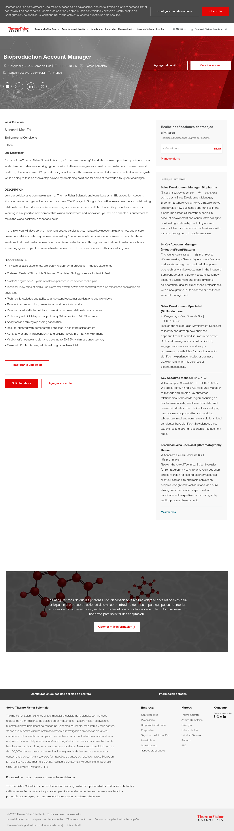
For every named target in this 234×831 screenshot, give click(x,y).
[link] (170, 159)
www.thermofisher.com (62, 777)
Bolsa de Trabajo (145, 29)
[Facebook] (214, 716)
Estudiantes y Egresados (103, 29)
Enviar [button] (217, 149)
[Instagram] (218, 716)
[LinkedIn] (224, 716)
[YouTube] (221, 716)
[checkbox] (166, 65)
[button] (174, 11)
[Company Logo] (18, 29)
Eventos (160, 29)
